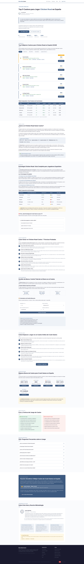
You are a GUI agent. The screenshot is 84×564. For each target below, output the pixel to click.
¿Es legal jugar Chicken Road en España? (42, 446)
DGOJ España (32, 538)
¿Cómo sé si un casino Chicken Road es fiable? (42, 467)
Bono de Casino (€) (45, 307)
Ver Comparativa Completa (35, 31)
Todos (20, 51)
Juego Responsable (57, 555)
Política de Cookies (57, 552)
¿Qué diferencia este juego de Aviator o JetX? (42, 461)
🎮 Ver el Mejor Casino (24, 31)
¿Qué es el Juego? (44, 550)
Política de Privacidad (58, 549)
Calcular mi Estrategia (42, 312)
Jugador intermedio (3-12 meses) (26, 225)
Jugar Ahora (63, 1)
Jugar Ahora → (61, 69)
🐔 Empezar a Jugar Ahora (42, 364)
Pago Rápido (37, 51)
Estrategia (53, 1)
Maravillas (22, 1)
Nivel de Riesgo (45, 303)
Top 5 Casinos (48, 1)
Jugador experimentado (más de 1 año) (27, 228)
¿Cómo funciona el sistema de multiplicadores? (42, 455)
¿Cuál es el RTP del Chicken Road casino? (42, 449)
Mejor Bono (25, 51)
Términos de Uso (57, 550)
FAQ (59, 1)
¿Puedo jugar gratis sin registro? (42, 452)
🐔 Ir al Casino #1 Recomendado (27, 494)
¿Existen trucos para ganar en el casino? (42, 464)
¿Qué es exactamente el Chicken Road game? (42, 443)
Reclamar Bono (24, 385)
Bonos (57, 1)
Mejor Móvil (31, 51)
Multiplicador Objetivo (24, 307)
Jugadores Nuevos (44, 51)
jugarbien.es (23, 538)
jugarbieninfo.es (27, 538)
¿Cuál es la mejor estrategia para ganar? (42, 458)
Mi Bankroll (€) (22, 303)
